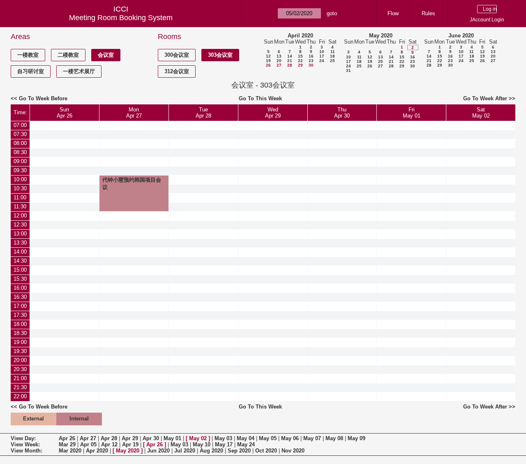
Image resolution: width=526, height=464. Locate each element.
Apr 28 (109, 438)
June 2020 (461, 35)
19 (268, 60)
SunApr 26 (64, 112)
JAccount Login (487, 20)
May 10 (201, 444)
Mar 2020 (70, 451)
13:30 (20, 243)
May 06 (290, 438)
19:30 (20, 351)
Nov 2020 (293, 451)
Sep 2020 (239, 451)
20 (279, 60)
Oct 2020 (266, 451)
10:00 (20, 179)
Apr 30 (151, 438)
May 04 (245, 438)
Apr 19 (130, 444)
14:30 (20, 261)
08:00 (20, 143)
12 (268, 56)
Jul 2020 (184, 451)
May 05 (268, 438)
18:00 (20, 324)
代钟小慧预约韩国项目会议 (131, 183)
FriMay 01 (411, 112)
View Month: (26, 451)
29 (300, 65)
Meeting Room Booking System (121, 18)
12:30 (20, 225)
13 (279, 56)
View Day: (23, 438)
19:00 (20, 342)
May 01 (172, 438)
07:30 (20, 134)
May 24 (246, 444)
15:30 (20, 279)
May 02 (198, 438)
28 (289, 65)
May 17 (224, 444)
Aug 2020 (211, 451)
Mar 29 (67, 444)
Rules (428, 13)
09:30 (20, 170)
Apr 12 (109, 444)
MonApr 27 (134, 112)
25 (332, 60)
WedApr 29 (273, 112)
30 (311, 65)
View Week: (25, 444)
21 (289, 60)
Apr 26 (67, 438)
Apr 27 (88, 438)
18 (332, 56)
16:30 (20, 297)
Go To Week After (485, 98)
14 (289, 56)
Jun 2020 (158, 451)
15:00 (20, 270)
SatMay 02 (481, 112)
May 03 (223, 438)
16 (311, 56)
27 (279, 65)
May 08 (334, 438)
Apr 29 (130, 438)
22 (300, 60)
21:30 (20, 387)
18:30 (20, 333)
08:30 (20, 152)
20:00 (20, 360)
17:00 (20, 306)
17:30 (20, 315)
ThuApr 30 (342, 112)
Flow (393, 13)
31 (348, 70)
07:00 (20, 125)
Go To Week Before (43, 98)
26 (268, 65)
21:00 (20, 378)
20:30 (20, 369)
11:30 (20, 206)
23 (311, 60)
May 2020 (380, 35)
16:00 (20, 288)
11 (332, 51)
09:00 (20, 161)
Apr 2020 (97, 451)
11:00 (20, 197)
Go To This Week (260, 98)
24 (321, 60)
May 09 (356, 438)
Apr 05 (88, 444)
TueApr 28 (203, 112)
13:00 (20, 234)
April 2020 (300, 35)
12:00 (20, 215)
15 (300, 56)
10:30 (20, 188)
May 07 (312, 438)
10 (321, 51)
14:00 (20, 252)
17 (321, 56)
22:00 (20, 396)
